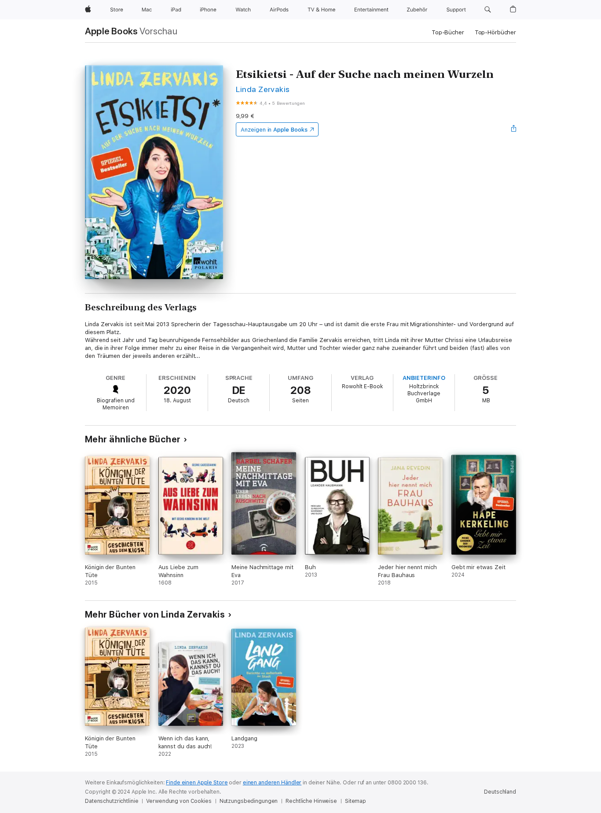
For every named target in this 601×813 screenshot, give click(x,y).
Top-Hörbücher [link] (495, 32)
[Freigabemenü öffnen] (514, 129)
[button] (488, 9)
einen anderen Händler (272, 783)
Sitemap (355, 801)
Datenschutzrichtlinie (111, 801)
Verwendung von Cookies (178, 801)
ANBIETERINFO (424, 378)
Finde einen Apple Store (196, 783)
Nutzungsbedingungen (249, 801)
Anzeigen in (274, 129)
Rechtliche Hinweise (311, 801)
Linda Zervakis (263, 89)
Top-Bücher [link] (448, 32)
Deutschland (500, 792)
